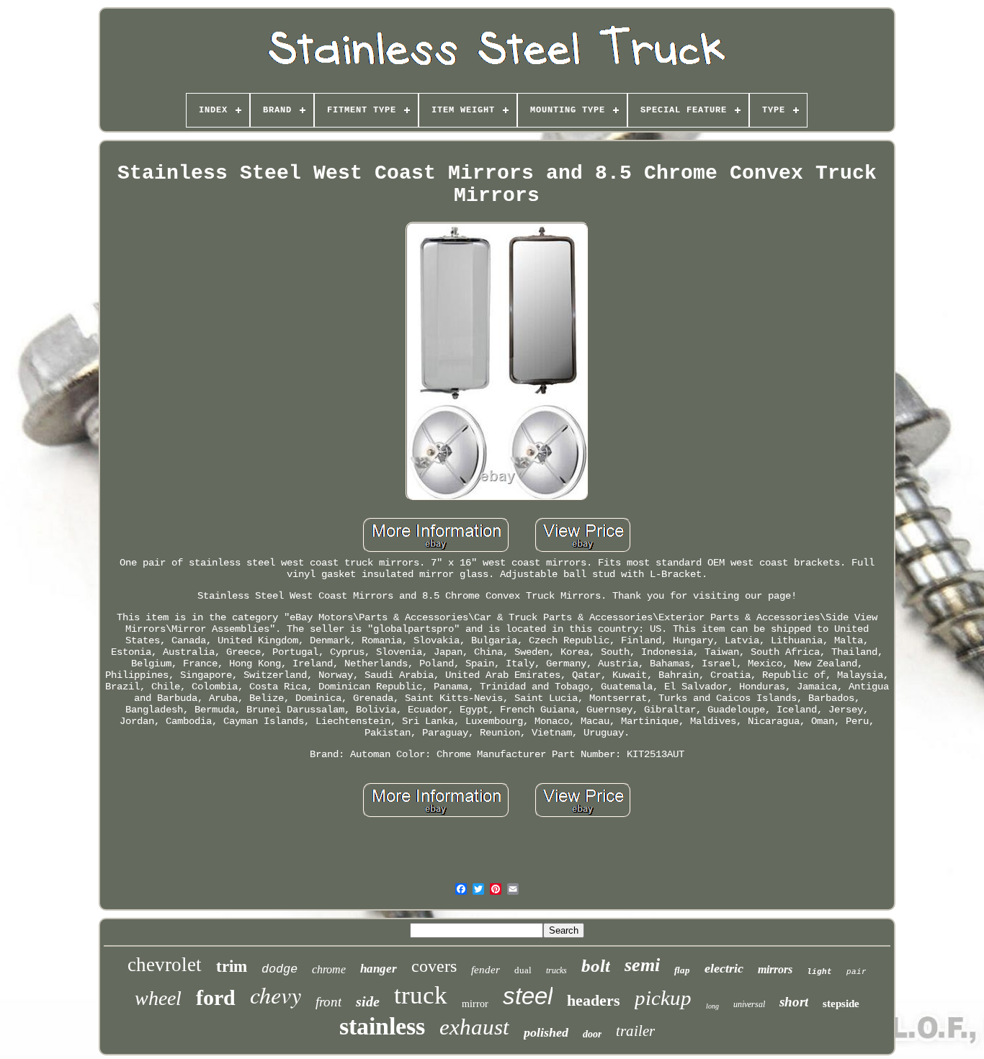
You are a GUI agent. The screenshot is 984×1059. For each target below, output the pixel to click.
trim (231, 966)
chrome (329, 969)
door (592, 1034)
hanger (378, 968)
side (368, 1001)
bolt (595, 965)
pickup (663, 997)
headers (593, 1000)
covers (434, 966)
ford (216, 997)
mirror (475, 1003)
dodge (279, 969)
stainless (382, 1026)
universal (749, 1004)
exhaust (474, 1027)
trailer (635, 1031)
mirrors (775, 969)
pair (856, 972)
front (328, 1001)
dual (523, 970)
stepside (841, 1003)
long (712, 1006)
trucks (556, 970)
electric (724, 968)
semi (642, 965)
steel (528, 996)
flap (682, 970)
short (793, 1001)
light (819, 972)
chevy (275, 994)
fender (485, 969)
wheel (158, 998)
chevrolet (165, 964)
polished (546, 1032)
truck (420, 995)
